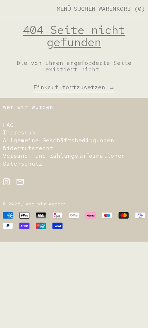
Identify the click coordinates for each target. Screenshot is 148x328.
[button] (85, 9)
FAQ (8, 125)
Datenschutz (22, 163)
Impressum (19, 132)
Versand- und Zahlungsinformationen (64, 156)
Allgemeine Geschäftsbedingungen (58, 140)
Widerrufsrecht (28, 148)
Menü (64, 9)
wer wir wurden (28, 107)
